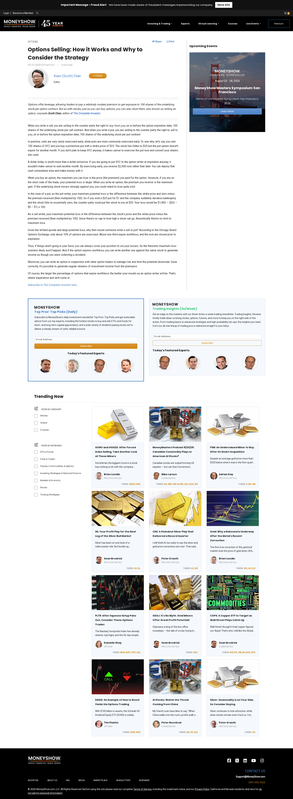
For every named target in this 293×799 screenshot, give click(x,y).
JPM (239, 652)
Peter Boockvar (171, 722)
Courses (232, 23)
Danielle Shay (113, 642)
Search (74, 13)
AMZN (122, 652)
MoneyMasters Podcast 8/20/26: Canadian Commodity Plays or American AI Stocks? (173, 452)
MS (243, 652)
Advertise (33, 780)
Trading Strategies (50, 494)
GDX (245, 568)
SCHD (138, 732)
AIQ (165, 484)
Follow (98, 75)
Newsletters (123, 780)
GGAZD (132, 484)
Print (171, 41)
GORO (137, 484)
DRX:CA (176, 484)
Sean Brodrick (113, 558)
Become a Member (23, 13)
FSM (253, 484)
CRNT (170, 484)
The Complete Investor (86, 113)
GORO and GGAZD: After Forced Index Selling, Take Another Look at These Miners (116, 452)
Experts (185, 23)
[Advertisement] (227, 161)
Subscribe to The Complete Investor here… (53, 285)
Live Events (252, 23)
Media (82, 780)
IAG (249, 484)
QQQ (186, 484)
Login (6, 13)
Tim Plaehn (111, 722)
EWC (181, 484)
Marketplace (100, 780)
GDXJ (195, 652)
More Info (224, 5)
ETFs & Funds (47, 451)
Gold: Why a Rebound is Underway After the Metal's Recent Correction (232, 536)
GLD (253, 568)
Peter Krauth (169, 558)
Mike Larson (169, 474)
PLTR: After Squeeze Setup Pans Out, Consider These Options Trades (115, 620)
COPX (253, 652)
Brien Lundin (112, 474)
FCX (235, 652)
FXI (191, 732)
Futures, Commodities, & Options (57, 466)
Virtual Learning (208, 23)
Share (158, 41)
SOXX (191, 484)
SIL (139, 568)
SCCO (248, 652)
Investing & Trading (159, 23)
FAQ (68, 780)
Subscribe (86, 346)
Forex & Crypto (47, 459)
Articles (44, 415)
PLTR (133, 652)
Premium (279, 23)
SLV (135, 568)
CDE (196, 568)
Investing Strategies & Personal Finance (60, 473)
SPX (196, 484)
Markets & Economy (50, 480)
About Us (52, 780)
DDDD (132, 732)
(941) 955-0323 (257, 782)
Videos (43, 422)
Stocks (43, 487)
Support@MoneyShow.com (250, 776)
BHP (231, 652)
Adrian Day (226, 474)
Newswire (144, 780)
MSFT (128, 652)
